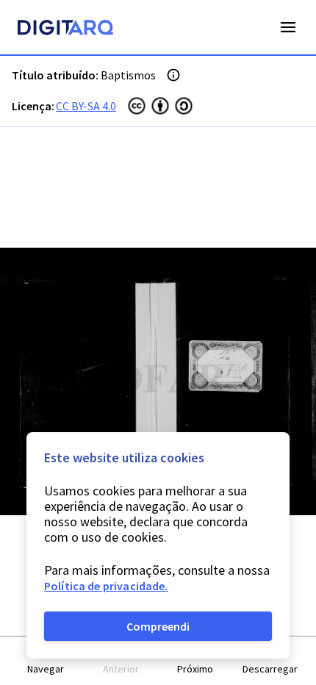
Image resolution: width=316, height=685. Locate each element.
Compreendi (158, 626)
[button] (46, 661)
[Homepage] (65, 29)
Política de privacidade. (106, 585)
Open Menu (288, 27)
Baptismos (128, 75)
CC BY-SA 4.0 (86, 105)
